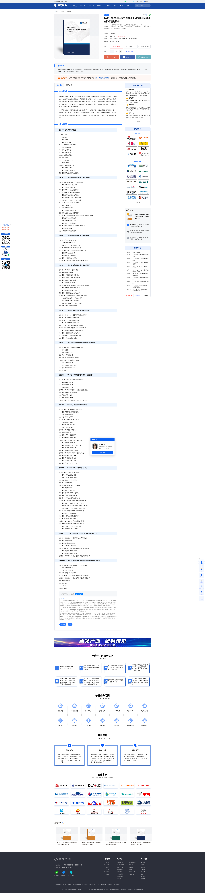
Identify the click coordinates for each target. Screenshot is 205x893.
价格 (105, 46)
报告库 (99, 6)
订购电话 (106, 38)
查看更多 (137, 121)
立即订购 (112, 57)
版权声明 (61, 66)
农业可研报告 (132, 862)
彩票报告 (106, 14)
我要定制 (146, 295)
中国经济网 (103, 884)
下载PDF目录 (144, 57)
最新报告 (106, 862)
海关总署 (96, 884)
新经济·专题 (132, 871)
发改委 (62, 884)
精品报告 (69, 11)
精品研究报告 (120, 867)
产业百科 (91, 6)
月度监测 (106, 869)
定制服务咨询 (79, 594)
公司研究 (131, 864)
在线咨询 (128, 57)
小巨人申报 (119, 871)
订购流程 (143, 869)
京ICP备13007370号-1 (97, 889)
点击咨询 (102, 452)
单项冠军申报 (120, 874)
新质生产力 (131, 869)
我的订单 (147, 1)
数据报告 (131, 867)
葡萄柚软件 (116, 884)
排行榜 (121, 6)
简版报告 (106, 871)
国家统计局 (68, 884)
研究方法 (143, 864)
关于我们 (139, 1)
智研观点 (74, 6)
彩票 (70, 624)
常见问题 (143, 871)
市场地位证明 (120, 869)
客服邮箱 (106, 41)
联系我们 (143, 878)
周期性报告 (131, 874)
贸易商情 (106, 867)
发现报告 (109, 884)
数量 (105, 51)
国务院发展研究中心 (78, 884)
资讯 (114, 6)
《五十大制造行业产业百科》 (102, 78)
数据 (128, 6)
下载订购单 (130, 51)
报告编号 (106, 33)
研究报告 (82, 6)
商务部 (86, 884)
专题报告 (119, 878)
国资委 (91, 884)
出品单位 (106, 36)
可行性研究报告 (120, 864)
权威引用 (143, 867)
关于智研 (143, 862)
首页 (57, 11)
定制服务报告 (120, 862)
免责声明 (143, 876)
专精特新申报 (120, 876)
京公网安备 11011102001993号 (112, 889)
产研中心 (107, 6)
